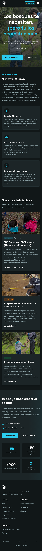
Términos (25, 545)
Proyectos (5, 515)
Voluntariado (24, 507)
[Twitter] (6, 533)
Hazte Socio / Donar (27, 504)
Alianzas (23, 511)
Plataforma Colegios (9, 518)
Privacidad (17, 545)
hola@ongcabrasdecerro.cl (11, 529)
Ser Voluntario (29, 436)
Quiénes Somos (7, 507)
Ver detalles (10, 326)
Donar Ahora (10, 436)
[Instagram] (3, 533)
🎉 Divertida (30, 3)
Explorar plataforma (13, 267)
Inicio (3, 504)
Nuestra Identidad (8, 511)
